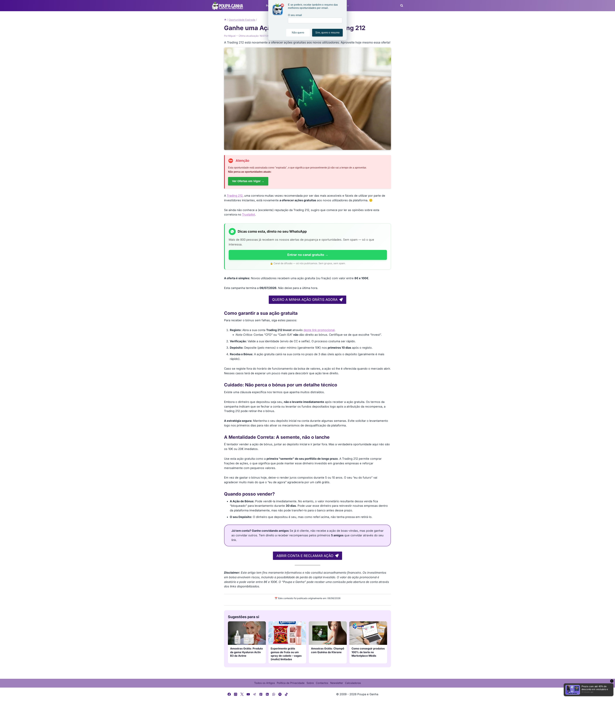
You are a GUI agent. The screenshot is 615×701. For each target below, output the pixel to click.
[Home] (225, 19)
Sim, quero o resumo (327, 32)
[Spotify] (280, 694)
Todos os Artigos (264, 683)
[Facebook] (229, 694)
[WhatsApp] (274, 694)
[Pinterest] (261, 694)
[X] (242, 694)
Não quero (298, 32)
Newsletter (336, 683)
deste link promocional (319, 330)
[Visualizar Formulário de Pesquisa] (400, 5)
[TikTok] (286, 694)
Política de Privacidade (290, 683)
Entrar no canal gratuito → (307, 255)
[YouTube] (248, 694)
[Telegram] (254, 694)
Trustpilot (248, 214)
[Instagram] (235, 694)
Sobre (310, 683)
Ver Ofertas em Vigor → (248, 181)
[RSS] (267, 694)
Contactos (322, 683)
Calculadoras (353, 683)
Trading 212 (235, 195)
